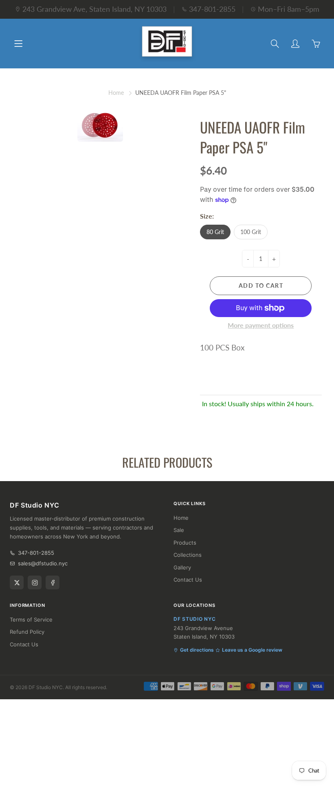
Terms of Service (31, 619)
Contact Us (188, 579)
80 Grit (215, 231)
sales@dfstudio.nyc (43, 563)
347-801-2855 (212, 8)
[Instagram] (35, 582)
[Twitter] (17, 582)
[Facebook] (52, 582)
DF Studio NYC (46, 687)
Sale (179, 530)
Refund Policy (27, 631)
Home (116, 92)
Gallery (182, 567)
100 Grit (250, 231)
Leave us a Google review (252, 650)
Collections (188, 555)
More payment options (261, 325)
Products (185, 542)
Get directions (197, 650)
